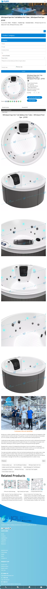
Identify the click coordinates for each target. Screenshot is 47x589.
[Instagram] (10, 528)
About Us (3, 542)
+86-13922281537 (5, 579)
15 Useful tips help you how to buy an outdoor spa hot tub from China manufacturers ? (12, 497)
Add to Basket (32, 100)
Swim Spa (3, 570)
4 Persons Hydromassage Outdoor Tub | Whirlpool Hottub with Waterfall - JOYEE (10, 491)
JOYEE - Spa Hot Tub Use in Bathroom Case (12, 494)
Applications (4, 538)
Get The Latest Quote (35, 97)
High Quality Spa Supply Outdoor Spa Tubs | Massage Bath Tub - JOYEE (23, 491)
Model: (3, 107)
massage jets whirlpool (7, 469)
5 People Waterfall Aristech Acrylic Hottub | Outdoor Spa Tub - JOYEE (37, 491)
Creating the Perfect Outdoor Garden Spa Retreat (34, 497)
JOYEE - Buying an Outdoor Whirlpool (10, 495)
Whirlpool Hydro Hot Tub (34, 465)
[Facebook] (2, 528)
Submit (23, 71)
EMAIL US (5, 573)
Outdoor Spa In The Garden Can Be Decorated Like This (34, 495)
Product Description (6, 110)
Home (2, 534)
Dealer (2, 554)
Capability (3, 540)
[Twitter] (6, 528)
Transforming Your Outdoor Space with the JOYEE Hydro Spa (12, 498)
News (2, 556)
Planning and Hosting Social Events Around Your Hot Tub (12, 500)
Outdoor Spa (4, 564)
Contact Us (4, 558)
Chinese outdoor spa (7, 465)
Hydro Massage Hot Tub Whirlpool (32, 467)
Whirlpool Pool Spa (19, 469)
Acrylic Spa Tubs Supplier (31, 469)
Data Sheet (4, 112)
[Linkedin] (4, 528)
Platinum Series (4, 566)
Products (3, 536)
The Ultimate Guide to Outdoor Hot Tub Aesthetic (34, 500)
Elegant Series (4, 568)
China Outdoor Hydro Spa (8, 471)
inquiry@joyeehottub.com (7, 575)
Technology (4, 552)
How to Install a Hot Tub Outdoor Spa (32, 494)
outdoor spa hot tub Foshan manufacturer (12, 467)
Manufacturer (4, 550)
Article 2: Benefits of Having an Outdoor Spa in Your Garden (34, 498)
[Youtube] (8, 528)
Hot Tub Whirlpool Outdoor (20, 465)
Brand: (23, 107)
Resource (3, 544)
